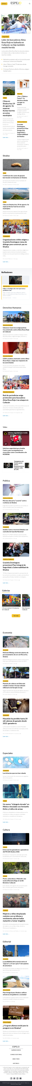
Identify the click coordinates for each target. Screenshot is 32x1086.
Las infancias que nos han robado (14, 773)
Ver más (16, 616)
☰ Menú (4, 3)
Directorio (16, 1059)
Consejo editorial (16, 1054)
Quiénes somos (16, 1050)
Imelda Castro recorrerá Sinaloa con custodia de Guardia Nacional (15, 531)
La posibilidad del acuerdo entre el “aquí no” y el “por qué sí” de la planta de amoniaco (16, 963)
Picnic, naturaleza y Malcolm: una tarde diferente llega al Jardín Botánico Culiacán (14, 881)
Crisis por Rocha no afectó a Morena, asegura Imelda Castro (16, 70)
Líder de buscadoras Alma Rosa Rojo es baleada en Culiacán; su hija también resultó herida (14, 44)
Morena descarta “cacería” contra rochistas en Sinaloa (14, 502)
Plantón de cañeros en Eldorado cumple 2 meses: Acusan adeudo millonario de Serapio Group (14, 685)
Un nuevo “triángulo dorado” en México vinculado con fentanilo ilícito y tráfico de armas (16, 806)
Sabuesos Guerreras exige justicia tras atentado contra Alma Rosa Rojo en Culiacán (16, 330)
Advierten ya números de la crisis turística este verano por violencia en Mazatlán (16, 60)
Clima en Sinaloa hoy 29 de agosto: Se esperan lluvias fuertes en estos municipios (9, 108)
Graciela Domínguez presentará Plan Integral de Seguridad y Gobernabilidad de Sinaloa (22, 130)
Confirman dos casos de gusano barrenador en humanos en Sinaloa (15, 177)
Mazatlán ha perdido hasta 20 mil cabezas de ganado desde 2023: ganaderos (15, 720)
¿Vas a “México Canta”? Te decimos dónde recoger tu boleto (14, 65)
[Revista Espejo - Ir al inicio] (16, 1046)
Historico (16, 1063)
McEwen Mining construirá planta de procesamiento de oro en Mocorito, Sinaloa (15, 654)
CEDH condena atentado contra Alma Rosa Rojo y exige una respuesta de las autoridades (16, 360)
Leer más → (6, 137)
